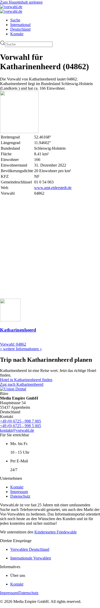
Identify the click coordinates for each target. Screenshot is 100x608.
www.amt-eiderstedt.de (53, 187)
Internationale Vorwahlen (30, 558)
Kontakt (16, 34)
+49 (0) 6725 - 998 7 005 (20, 421)
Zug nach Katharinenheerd (21, 384)
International (20, 24)
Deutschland (20, 29)
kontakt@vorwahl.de (17, 430)
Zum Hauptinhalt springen (21, 2)
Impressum (19, 491)
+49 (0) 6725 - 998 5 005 (20, 426)
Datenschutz (20, 496)
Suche (15, 20)
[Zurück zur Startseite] (11, 7)
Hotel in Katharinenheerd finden (26, 380)
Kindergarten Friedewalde (55, 532)
